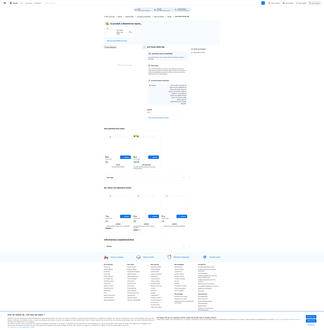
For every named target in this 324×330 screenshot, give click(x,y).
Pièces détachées (202, 303)
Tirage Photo (154, 295)
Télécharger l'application (181, 257)
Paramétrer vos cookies (180, 298)
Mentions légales (202, 273)
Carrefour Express (179, 274)
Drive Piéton (154, 276)
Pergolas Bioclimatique (133, 271)
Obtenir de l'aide (148, 257)
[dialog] (162, 320)
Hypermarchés (178, 267)
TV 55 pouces (130, 285)
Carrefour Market (179, 269)
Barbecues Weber (132, 269)
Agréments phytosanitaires (205, 301)
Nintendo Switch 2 (109, 288)
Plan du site (201, 291)
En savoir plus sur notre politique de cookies (21, 327)
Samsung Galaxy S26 (109, 300)
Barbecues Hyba (131, 274)
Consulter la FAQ (214, 257)
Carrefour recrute (155, 297)
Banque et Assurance (156, 285)
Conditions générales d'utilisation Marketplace (207, 270)
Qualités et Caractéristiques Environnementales (205, 309)
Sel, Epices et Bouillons (144, 16)
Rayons (120, 16)
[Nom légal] (184, 177)
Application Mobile (156, 267)
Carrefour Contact (179, 276)
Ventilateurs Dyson (109, 281)
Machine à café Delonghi (133, 300)
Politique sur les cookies (180, 296)
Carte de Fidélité (155, 269)
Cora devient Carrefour (180, 285)
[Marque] (184, 246)
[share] (144, 47)
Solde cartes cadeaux (156, 307)
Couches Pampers (132, 278)
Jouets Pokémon (131, 290)
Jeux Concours (155, 302)
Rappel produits (202, 306)
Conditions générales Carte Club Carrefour (206, 280)
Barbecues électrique (109, 295)
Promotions (107, 267)
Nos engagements (203, 296)
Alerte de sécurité (203, 298)
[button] (21, 3)
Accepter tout (311, 317)
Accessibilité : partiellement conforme (208, 286)
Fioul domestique (155, 283)
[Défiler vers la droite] (186, 211)
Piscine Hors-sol (131, 283)
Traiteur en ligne (155, 281)
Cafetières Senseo (108, 297)
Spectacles (154, 290)
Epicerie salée (129, 16)
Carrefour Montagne (179, 278)
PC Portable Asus (108, 278)
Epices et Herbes (159, 16)
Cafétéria (176, 283)
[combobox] (155, 3)
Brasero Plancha (131, 267)
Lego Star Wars (131, 295)
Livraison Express (155, 278)
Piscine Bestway (131, 288)
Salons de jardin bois (132, 276)
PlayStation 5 (107, 290)
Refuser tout (311, 321)
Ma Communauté (155, 300)
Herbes (169, 16)
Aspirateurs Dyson (132, 297)
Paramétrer (311, 325)
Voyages (153, 293)
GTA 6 (105, 293)
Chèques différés (108, 269)
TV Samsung (107, 283)
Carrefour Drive (155, 271)
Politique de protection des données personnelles (184, 302)
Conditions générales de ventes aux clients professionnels (207, 276)
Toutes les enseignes (180, 288)
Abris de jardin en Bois (133, 293)
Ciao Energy (107, 274)
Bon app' (176, 281)
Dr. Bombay (107, 271)
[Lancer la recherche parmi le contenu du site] (263, 3)
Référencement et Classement (206, 283)
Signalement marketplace (205, 288)
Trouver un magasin (117, 257)
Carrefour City (178, 271)
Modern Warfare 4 (108, 276)
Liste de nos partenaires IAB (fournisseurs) (287, 319)
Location (153, 288)
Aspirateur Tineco (108, 285)
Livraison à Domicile (156, 274)
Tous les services (155, 304)
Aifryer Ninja (130, 281)
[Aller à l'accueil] (4, 3)
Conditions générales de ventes (206, 267)
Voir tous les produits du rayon (117, 41)
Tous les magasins (179, 290)
